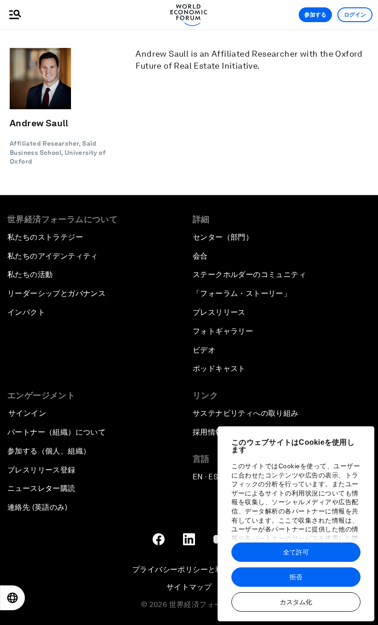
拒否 (295, 577)
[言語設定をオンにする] (12, 598)
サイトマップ (189, 587)
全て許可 (296, 552)
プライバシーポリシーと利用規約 (189, 569)
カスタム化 (296, 602)
